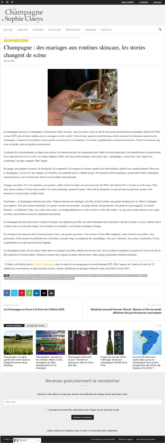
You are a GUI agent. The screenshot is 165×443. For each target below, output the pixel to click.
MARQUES (90, 29)
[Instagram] (7, 2)
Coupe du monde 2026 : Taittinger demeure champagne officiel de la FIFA (113, 361)
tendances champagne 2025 (42, 278)
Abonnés (15, 37)
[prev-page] (156, 325)
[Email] (44, 293)
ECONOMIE (55, 29)
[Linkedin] (36, 293)
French (22, 440)
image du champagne (95, 276)
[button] (160, 29)
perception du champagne (117, 276)
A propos (143, 2)
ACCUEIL (8, 29)
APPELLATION (73, 29)
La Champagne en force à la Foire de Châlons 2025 (34, 309)
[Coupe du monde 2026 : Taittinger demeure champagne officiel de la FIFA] (114, 342)
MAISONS (23, 29)
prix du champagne (138, 276)
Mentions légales (126, 439)
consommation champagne (50, 276)
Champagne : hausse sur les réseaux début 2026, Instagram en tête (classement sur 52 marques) (49, 362)
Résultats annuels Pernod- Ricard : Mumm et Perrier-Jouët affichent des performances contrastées (126, 311)
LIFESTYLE (106, 29)
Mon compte (128, 2)
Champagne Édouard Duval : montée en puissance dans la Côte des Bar (80, 361)
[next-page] (160, 325)
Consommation (21, 41)
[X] (12, 2)
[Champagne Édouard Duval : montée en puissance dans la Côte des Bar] (82, 342)
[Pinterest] (22, 293)
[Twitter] (14, 293)
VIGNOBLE (38, 29)
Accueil (6, 37)
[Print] (51, 293)
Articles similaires (14, 325)
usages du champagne (64, 278)
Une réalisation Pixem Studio (103, 439)
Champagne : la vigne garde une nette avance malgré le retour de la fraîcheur (17, 361)
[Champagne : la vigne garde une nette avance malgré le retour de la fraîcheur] (18, 342)
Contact (157, 2)
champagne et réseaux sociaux (24, 276)
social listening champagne (16, 278)
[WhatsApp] (29, 293)
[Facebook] (2, 2)
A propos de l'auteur (36, 325)
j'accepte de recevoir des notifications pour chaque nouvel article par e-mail (83, 410)
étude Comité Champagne (74, 276)
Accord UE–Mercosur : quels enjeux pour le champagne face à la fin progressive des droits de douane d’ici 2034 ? (146, 362)
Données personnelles (145, 439)
